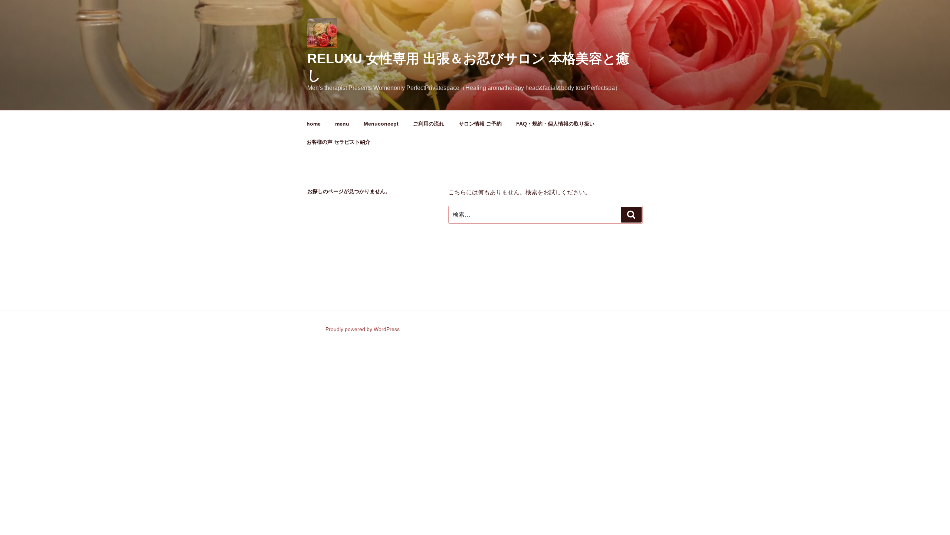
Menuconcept (381, 124)
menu (342, 124)
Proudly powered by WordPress (362, 329)
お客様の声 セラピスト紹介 (338, 142)
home (314, 124)
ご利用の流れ (428, 124)
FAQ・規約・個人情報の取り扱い (555, 124)
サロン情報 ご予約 (480, 124)
